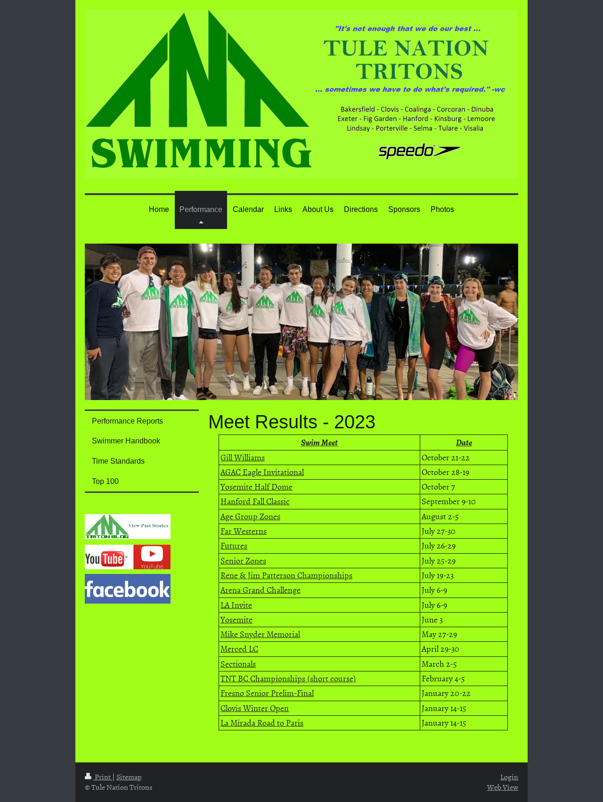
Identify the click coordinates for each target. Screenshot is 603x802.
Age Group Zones (250, 516)
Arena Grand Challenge (260, 589)
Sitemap (128, 776)
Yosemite (236, 619)
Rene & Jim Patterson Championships (286, 575)
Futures (233, 545)
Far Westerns (243, 530)
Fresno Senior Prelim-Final (267, 693)
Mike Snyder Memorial (260, 634)
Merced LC (239, 648)
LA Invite (236, 604)
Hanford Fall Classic (255, 501)
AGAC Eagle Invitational (262, 472)
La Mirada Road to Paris (261, 722)
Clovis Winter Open (254, 708)
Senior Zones (243, 560)
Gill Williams (242, 457)
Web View (502, 787)
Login (509, 776)
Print (102, 776)
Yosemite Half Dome (256, 486)
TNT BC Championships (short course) (288, 678)
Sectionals (238, 663)
